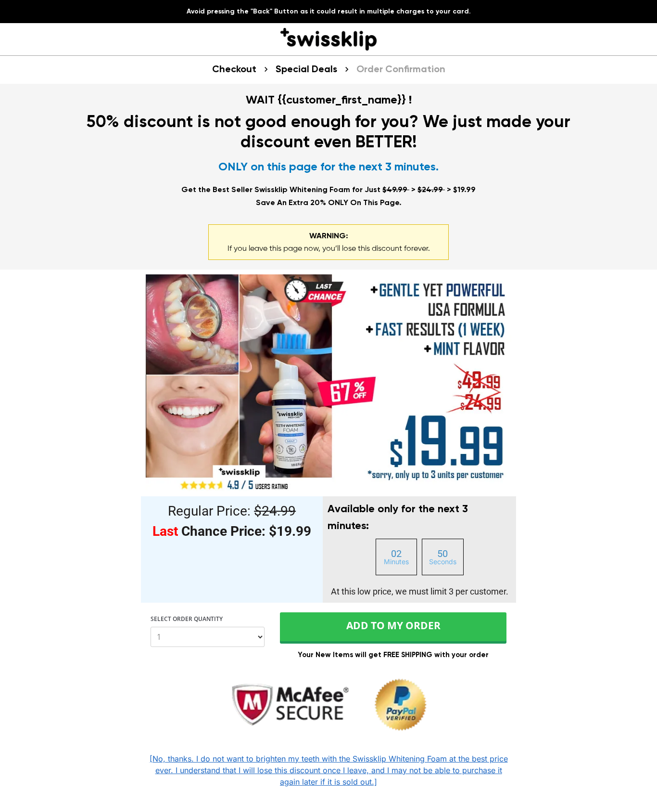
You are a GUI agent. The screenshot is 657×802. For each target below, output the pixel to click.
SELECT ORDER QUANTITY (187, 619)
